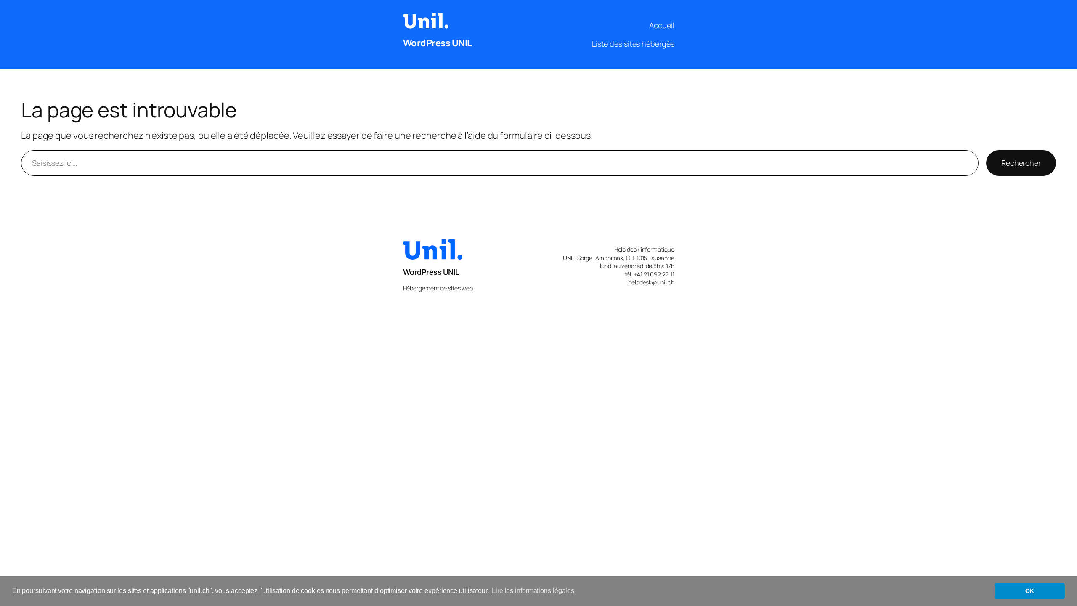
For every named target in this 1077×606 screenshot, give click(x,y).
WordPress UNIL (437, 43)
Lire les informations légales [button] (533, 590)
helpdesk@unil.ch (651, 282)
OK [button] (1029, 590)
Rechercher (1021, 163)
